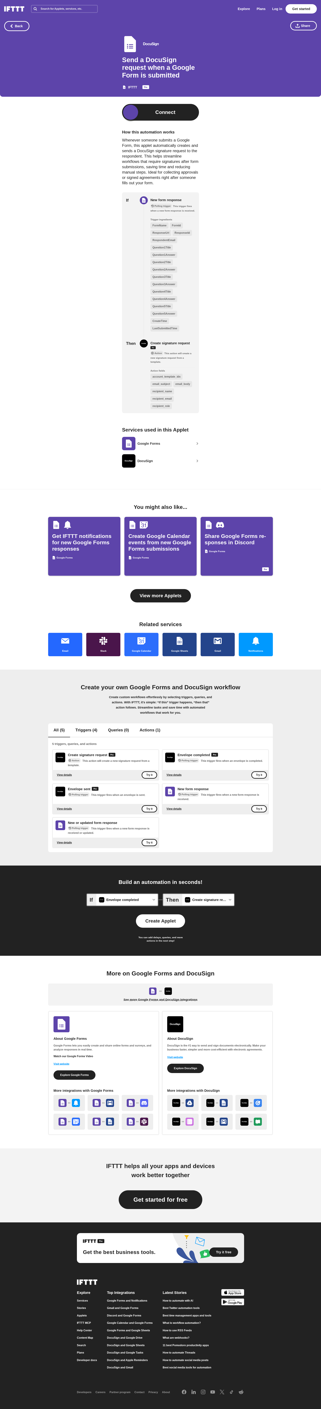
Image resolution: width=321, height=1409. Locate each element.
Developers (84, 1392)
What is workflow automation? (182, 1322)
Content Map (85, 1337)
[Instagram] (203, 1392)
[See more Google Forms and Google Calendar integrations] (69, 1122)
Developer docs (87, 1360)
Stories (81, 1308)
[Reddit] (241, 1392)
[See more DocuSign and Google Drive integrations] (183, 1103)
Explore (244, 9)
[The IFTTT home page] (14, 9)
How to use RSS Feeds (177, 1330)
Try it (149, 775)
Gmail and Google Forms (122, 1308)
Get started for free (160, 1199)
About (166, 1392)
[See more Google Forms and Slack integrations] (137, 1122)
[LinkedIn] (194, 1392)
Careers (100, 1392)
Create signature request (170, 343)
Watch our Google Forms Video (73, 1056)
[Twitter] (222, 1392)
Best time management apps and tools (187, 1315)
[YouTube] (213, 1392)
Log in (277, 9)
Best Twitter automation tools (181, 1308)
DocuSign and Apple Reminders (127, 1360)
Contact (139, 1392)
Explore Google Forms (74, 1075)
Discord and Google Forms (124, 1315)
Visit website (61, 1064)
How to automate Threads (179, 1352)
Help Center (84, 1330)
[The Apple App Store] (232, 1293)
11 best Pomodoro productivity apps (186, 1345)
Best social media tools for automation (187, 1367)
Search (81, 1345)
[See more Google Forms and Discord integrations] (137, 1103)
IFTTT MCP (84, 1322)
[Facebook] (184, 1392)
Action (75, 760)
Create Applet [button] (160, 921)
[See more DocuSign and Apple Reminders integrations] (183, 1122)
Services (82, 1300)
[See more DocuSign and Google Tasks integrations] (251, 1103)
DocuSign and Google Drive (124, 1337)
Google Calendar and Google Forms (130, 1322)
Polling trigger (190, 760)
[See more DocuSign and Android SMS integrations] (251, 1122)
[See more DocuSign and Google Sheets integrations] (217, 1103)
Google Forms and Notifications (127, 1300)
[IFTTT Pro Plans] (145, 88)
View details (64, 774)
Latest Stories (175, 1293)
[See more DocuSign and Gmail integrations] (217, 1122)
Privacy (153, 1392)
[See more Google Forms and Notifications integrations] (69, 1103)
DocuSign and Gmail (120, 1367)
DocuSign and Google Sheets (126, 1345)
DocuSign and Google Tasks (125, 1352)
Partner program (120, 1392)
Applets (82, 1315)
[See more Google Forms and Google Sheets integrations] (103, 1122)
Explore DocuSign (185, 1068)
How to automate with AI (178, 1300)
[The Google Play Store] (232, 1302)
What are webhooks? (176, 1337)
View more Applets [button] (161, 595)
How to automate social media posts (185, 1360)
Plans (261, 9)
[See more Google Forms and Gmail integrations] (103, 1103)
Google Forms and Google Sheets (128, 1330)
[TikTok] (232, 1392)
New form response (166, 200)
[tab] (59, 730)
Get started (301, 9)
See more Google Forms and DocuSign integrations (160, 999)
